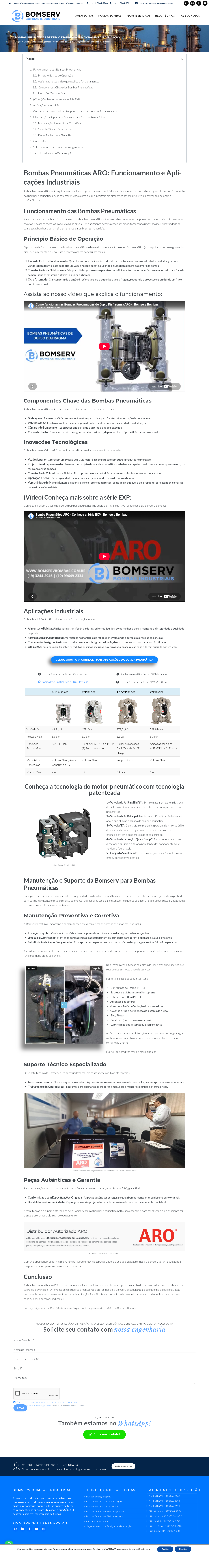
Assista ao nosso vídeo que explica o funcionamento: (68, 81)
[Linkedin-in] (186, 3)
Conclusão (39, 141)
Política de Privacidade (60, 1406)
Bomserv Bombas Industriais (28, 41)
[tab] (63, 674)
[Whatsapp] (15, 1529)
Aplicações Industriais (46, 105)
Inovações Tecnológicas (52, 93)
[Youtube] (205, 3)
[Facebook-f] (198, 3)
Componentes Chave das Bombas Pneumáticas (65, 87)
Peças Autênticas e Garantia (54, 135)
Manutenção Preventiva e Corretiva (59, 123)
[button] (8, 1545)
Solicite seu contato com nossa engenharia (58, 147)
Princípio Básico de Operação (55, 75)
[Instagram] (192, 3)
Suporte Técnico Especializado (56, 129)
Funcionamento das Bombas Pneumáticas (57, 69)
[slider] (64, 1005)
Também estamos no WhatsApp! (52, 153)
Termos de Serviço (77, 1406)
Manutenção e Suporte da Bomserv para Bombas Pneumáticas (69, 117)
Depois (96, 968)
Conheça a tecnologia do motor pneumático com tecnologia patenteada (75, 111)
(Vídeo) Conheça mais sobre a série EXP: (56, 99)
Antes (31, 968)
